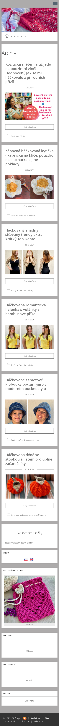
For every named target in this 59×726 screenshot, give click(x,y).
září (26, 701)
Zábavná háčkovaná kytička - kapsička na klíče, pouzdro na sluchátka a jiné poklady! (29, 157)
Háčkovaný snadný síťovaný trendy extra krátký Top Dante (24, 234)
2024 (16, 36)
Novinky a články (18, 136)
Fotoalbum (29, 624)
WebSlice (35, 718)
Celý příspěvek (29, 127)
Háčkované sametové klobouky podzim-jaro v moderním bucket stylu (26, 384)
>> (52, 701)
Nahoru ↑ (38, 721)
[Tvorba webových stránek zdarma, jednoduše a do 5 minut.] (24, 718)
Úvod (7, 36)
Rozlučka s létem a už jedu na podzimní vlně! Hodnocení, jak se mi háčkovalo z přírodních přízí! (28, 73)
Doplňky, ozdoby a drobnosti (23, 215)
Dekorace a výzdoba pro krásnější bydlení (28, 515)
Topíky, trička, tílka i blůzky (22, 290)
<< (7, 701)
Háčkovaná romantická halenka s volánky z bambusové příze (25, 309)
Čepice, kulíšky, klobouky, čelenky (25, 440)
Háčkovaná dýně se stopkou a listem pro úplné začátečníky (28, 459)
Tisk (47, 718)
